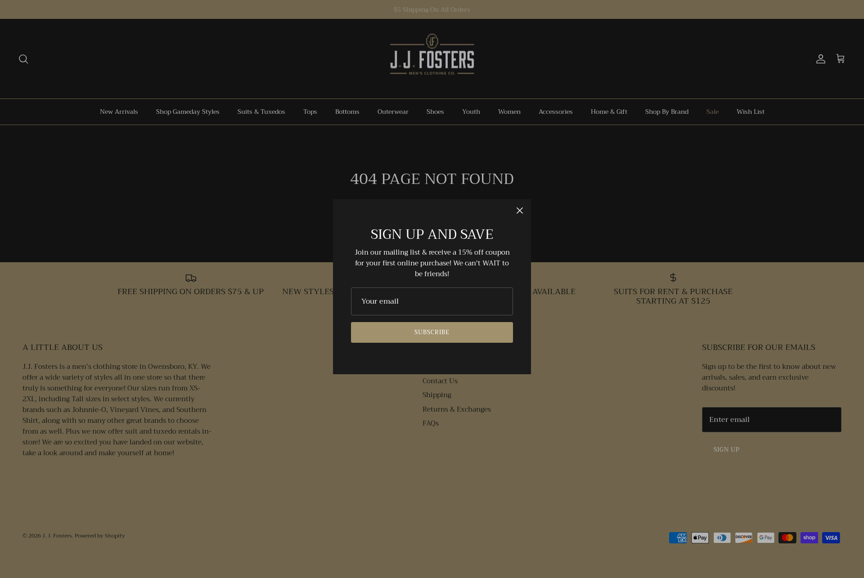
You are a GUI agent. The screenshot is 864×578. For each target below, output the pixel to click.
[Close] (520, 210)
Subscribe (432, 332)
